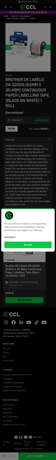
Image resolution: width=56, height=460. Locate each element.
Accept (28, 245)
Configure (9, 237)
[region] (28, 230)
